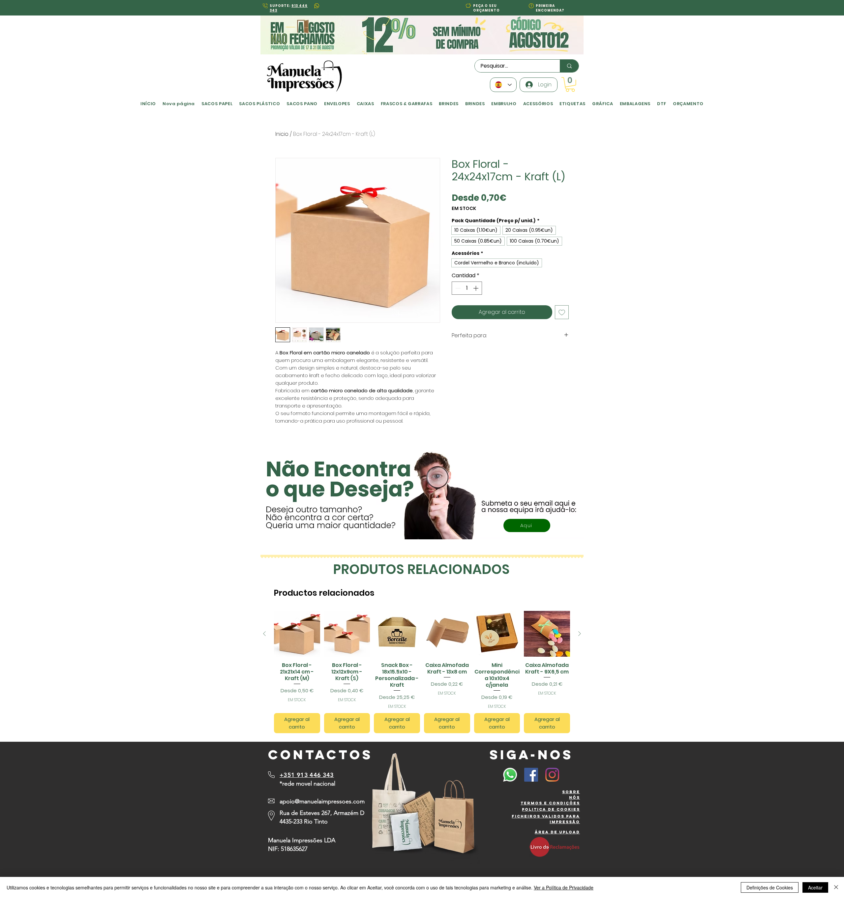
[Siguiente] (580, 634)
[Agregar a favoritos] (562, 312)
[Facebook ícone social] (531, 775)
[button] (468, 5)
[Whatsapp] (510, 775)
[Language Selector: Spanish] (503, 84)
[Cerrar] (836, 887)
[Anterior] (264, 634)
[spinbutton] (467, 288)
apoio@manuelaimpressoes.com (322, 801)
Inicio (281, 134)
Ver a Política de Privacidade (563, 887)
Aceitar (815, 887)
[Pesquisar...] (569, 66)
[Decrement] (457, 288)
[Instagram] (552, 775)
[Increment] (476, 288)
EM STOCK (464, 208)
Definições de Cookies (769, 887)
